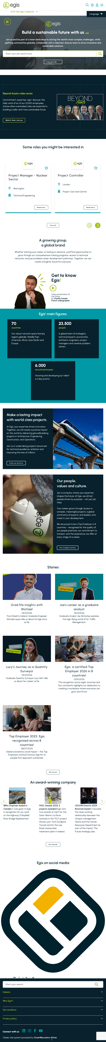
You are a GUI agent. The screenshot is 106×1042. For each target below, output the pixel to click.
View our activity (16, 463)
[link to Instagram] (29, 1031)
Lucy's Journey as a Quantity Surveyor (27, 669)
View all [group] (53, 225)
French (92, 22)
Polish (92, 26)
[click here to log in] (97, 5)
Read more (41, 207)
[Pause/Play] (7, 21)
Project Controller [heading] (71, 175)
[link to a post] (27, 587)
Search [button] (99, 53)
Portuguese (94, 33)
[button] (87, 4)
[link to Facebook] (35, 1031)
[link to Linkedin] (23, 1031)
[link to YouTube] (41, 1031)
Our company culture (67, 548)
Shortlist (45, 167)
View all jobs (51, 62)
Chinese (93, 29)
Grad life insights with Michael (27, 607)
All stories (53, 772)
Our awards (53, 844)
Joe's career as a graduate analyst (79, 607)
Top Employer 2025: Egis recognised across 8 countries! (27, 740)
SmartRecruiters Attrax (45, 1037)
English (92, 18)
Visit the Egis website (17, 12)
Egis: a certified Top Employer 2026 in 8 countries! (79, 671)
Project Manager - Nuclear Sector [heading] (28, 177)
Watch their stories (14, 120)
